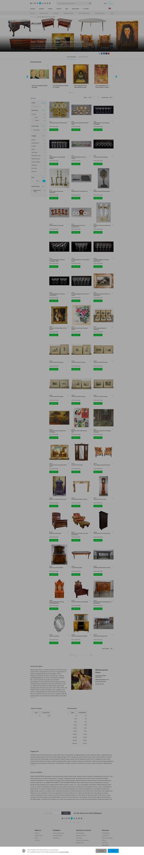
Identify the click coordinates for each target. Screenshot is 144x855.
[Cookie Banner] (72, 851)
